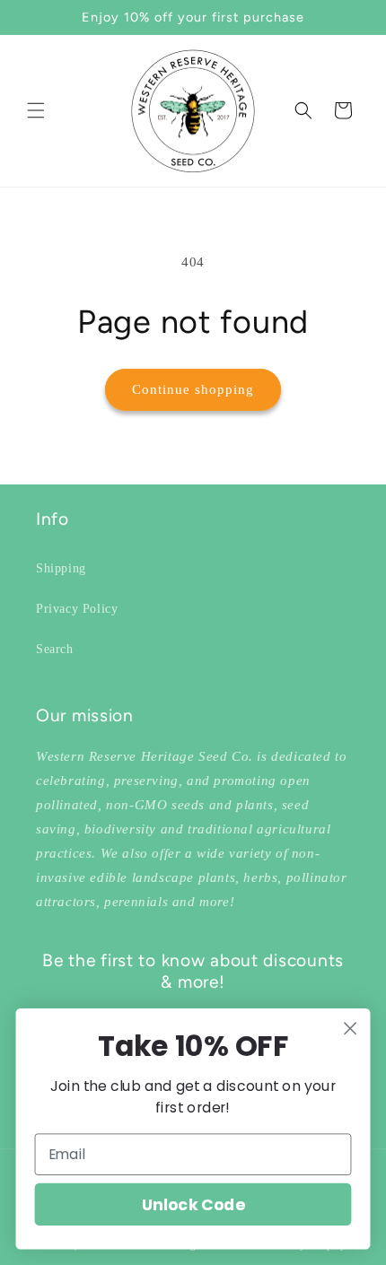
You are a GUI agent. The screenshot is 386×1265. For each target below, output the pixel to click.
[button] (36, 110)
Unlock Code (193, 1204)
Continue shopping (193, 389)
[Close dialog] (350, 1029)
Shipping (61, 568)
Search (55, 649)
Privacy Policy (77, 608)
